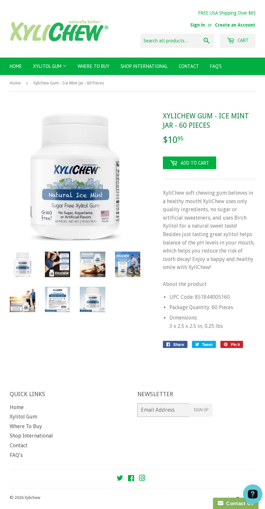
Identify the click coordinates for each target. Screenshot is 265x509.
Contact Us (238, 503)
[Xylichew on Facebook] (131, 479)
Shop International (144, 66)
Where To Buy (94, 66)
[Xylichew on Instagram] (142, 479)
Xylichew (32, 497)
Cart (242, 40)
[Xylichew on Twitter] (120, 479)
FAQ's (216, 66)
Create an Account (235, 24)
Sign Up (201, 410)
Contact (189, 66)
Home (16, 66)
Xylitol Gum (48, 66)
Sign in (197, 24)
